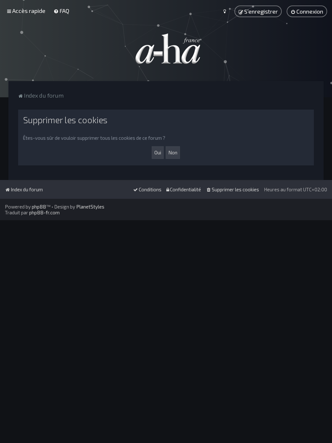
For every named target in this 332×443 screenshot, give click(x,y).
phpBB (39, 207)
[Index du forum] (166, 48)
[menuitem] (61, 11)
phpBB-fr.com (44, 212)
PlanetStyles (90, 207)
